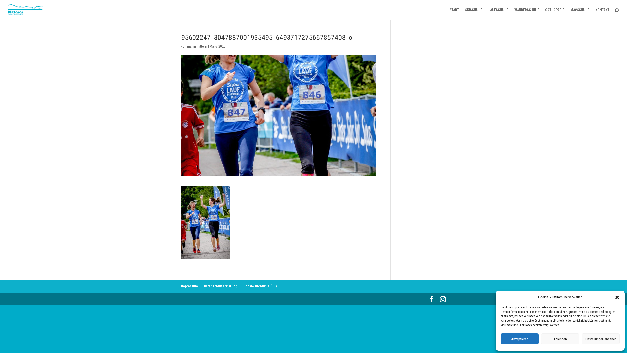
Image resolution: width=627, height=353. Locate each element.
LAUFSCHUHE (498, 10)
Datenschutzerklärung (220, 286)
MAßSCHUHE (579, 10)
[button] (617, 297)
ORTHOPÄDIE (554, 10)
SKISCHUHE (473, 10)
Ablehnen (560, 339)
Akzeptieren (519, 339)
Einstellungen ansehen (600, 339)
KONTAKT (602, 10)
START (454, 10)
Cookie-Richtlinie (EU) (260, 286)
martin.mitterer (197, 46)
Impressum (189, 286)
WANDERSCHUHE (526, 10)
